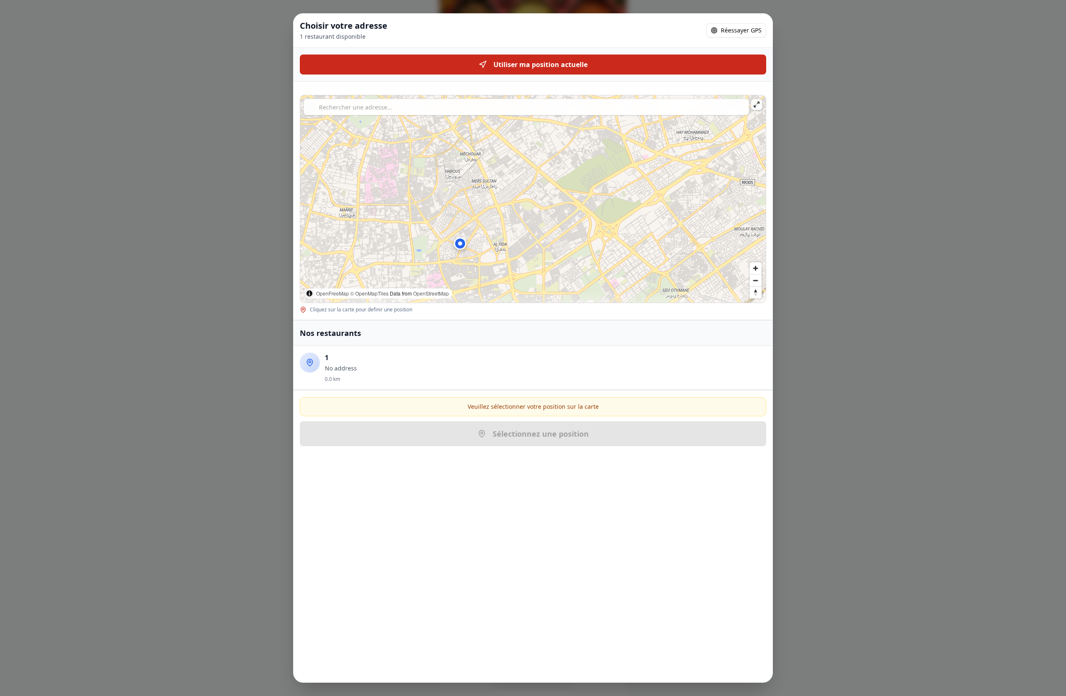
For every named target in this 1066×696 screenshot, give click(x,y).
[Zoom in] (756, 268)
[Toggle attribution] (309, 293)
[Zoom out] (756, 280)
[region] (533, 199)
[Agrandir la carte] (756, 104)
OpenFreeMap (332, 293)
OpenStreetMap (431, 293)
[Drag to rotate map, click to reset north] (756, 292)
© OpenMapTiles (369, 293)
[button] (460, 243)
